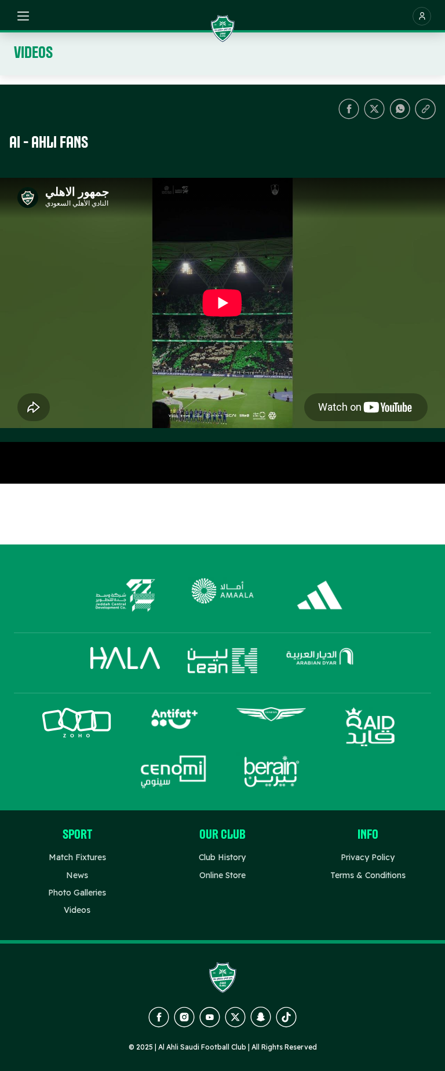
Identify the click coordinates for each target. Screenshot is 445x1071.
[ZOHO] (76, 727)
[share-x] (374, 108)
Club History (222, 857)
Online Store (222, 875)
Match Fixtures (77, 857)
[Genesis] (271, 727)
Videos (77, 910)
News (77, 875)
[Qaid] (368, 727)
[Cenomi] (174, 772)
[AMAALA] (222, 595)
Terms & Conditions (368, 875)
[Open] (23, 16)
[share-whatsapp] (399, 108)
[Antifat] (174, 727)
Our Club (222, 835)
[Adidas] (320, 595)
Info (368, 835)
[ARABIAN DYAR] (320, 661)
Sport (77, 835)
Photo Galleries (77, 892)
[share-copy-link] (425, 108)
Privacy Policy (368, 857)
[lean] (222, 661)
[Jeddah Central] (125, 595)
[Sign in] (422, 16)
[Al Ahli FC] (223, 28)
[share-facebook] (348, 108)
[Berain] (271, 772)
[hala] (125, 661)
